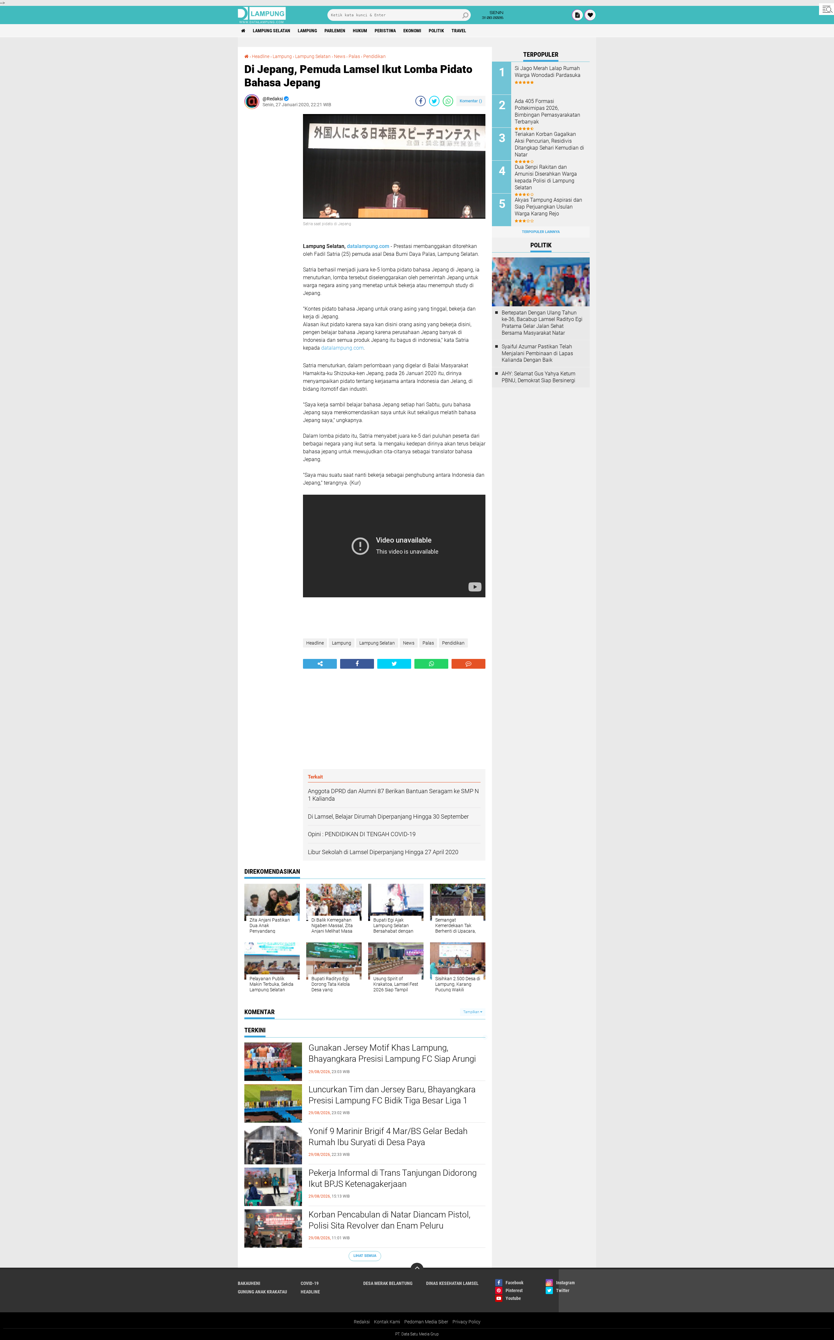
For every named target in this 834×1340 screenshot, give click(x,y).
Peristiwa (385, 30)
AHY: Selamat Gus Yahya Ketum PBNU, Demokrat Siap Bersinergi (538, 377)
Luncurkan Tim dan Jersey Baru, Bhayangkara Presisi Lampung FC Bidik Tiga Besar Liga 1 (392, 1095)
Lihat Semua (364, 1256)
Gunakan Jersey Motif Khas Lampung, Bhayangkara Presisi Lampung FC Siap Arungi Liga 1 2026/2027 (392, 1059)
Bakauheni (249, 1283)
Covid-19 (310, 1283)
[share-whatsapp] (448, 101)
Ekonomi (412, 30)
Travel (459, 30)
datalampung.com (368, 246)
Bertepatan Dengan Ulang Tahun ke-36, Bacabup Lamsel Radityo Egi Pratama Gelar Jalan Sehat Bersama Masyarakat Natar (542, 323)
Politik (436, 30)
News (339, 56)
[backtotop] (417, 1269)
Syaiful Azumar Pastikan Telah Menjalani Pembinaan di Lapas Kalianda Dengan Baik (537, 353)
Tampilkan (471, 1012)
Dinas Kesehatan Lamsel (452, 1283)
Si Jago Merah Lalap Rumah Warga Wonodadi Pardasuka (548, 71)
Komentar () (471, 100)
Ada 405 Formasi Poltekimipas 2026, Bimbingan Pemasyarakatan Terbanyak (547, 111)
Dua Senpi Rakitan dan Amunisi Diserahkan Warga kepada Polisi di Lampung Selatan (546, 177)
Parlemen (334, 30)
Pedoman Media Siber (426, 1321)
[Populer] (590, 15)
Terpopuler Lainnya (541, 232)
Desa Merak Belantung (387, 1283)
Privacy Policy (467, 1321)
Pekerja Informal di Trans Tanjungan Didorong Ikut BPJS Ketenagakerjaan (393, 1178)
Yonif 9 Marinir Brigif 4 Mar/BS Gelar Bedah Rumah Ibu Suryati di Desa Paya (388, 1136)
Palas (354, 56)
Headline (260, 56)
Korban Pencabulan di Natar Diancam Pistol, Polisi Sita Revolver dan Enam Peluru (389, 1220)
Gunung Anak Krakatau (262, 1291)
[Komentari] (468, 664)
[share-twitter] (434, 101)
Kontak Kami (387, 1321)
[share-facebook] (420, 101)
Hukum (360, 30)
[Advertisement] (270, 212)
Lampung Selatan (271, 30)
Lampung (307, 30)
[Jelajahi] (826, 9)
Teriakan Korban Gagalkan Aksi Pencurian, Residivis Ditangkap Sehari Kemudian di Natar (549, 144)
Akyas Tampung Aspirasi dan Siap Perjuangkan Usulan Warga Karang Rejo (548, 207)
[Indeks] (577, 15)
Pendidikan (374, 56)
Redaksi (362, 1321)
